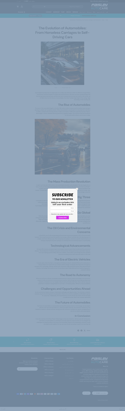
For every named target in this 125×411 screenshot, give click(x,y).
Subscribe (62, 218)
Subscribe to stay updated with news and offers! (62, 214)
